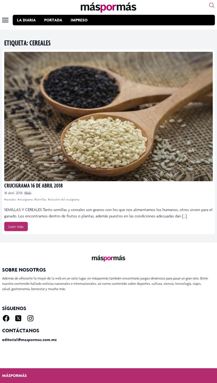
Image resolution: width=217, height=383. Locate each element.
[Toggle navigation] (5, 20)
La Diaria (26, 19)
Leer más (16, 226)
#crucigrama (25, 199)
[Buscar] (212, 5)
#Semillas (40, 199)
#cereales (10, 199)
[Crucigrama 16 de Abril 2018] (108, 116)
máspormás (14, 375)
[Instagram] (30, 318)
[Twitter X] (18, 318)
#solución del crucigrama (63, 199)
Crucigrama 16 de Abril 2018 (33, 185)
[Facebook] (6, 318)
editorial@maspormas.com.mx (29, 339)
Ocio (28, 193)
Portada (53, 19)
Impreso (79, 19)
